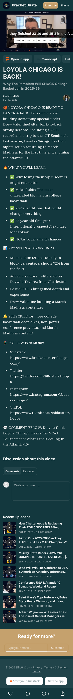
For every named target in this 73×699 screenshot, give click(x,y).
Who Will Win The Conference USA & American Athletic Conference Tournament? (43, 570)
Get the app (56, 681)
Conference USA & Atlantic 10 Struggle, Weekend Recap (39, 584)
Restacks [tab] (28, 471)
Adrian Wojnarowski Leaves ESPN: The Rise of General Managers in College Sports (43, 614)
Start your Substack (26, 681)
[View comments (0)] (28, 693)
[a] (9, 528)
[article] (36, 528)
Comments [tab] (12, 471)
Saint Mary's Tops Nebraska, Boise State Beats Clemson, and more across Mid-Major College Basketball (43, 599)
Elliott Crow (11, 96)
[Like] (10, 693)
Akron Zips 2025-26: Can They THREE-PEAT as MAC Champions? (43, 540)
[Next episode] (12, 47)
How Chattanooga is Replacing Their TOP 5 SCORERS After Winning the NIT (40, 525)
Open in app (20, 59)
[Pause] (4, 47)
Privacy (37, 667)
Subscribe (50, 5)
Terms (48, 667)
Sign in (65, 5)
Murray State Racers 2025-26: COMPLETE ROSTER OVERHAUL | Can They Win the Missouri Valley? (43, 555)
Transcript (49, 59)
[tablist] (20, 471)
